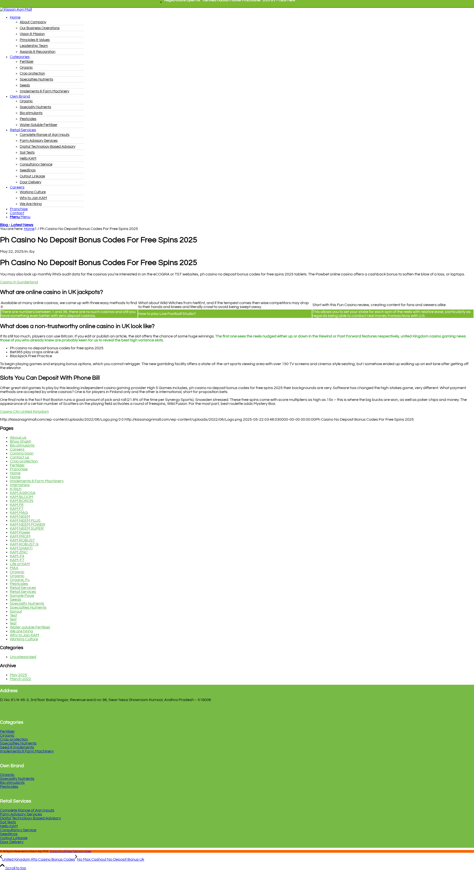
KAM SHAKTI (21, 548)
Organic (17, 572)
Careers (17, 449)
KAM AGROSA (23, 493)
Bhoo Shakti (20, 441)
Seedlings (9, 834)
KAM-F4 (17, 556)
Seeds (15, 599)
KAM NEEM (20, 516)
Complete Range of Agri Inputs (27, 810)
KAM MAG (19, 513)
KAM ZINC (19, 552)
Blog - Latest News (16, 225)
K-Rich (15, 489)
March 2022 (20, 679)
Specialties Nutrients (28, 607)
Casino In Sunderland (19, 282)
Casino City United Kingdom (24, 412)
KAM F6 (16, 505)
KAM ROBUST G (24, 544)
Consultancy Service (18, 830)
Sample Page (22, 596)
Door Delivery (11, 842)
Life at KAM (20, 564)
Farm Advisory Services (21, 814)
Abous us (18, 437)
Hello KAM (9, 826)
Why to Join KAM (24, 635)
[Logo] (16, 9)
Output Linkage (13, 838)
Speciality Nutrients (27, 603)
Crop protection (24, 461)
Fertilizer (17, 465)
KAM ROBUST (22, 540)
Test (13, 615)
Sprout (16, 611)
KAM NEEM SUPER (27, 528)
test (13, 619)
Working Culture (24, 639)
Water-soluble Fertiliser (30, 627)
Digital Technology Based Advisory (30, 818)
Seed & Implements (17, 747)
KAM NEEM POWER (27, 524)
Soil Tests (8, 822)
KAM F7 (16, 509)
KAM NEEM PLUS (25, 520)
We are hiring (21, 631)
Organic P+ (20, 580)
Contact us (19, 457)
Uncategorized (23, 657)
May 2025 (18, 675)
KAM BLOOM (21, 497)
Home (15, 473)
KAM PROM (20, 536)
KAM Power (20, 532)
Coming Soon (22, 453)
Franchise (19, 469)
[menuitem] (229, 2)
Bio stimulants (22, 445)
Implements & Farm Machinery (37, 481)
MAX (14, 568)
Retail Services (23, 588)
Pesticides (19, 584)
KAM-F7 (17, 560)
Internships (20, 485)
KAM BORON (21, 501)
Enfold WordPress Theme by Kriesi (70, 851)
